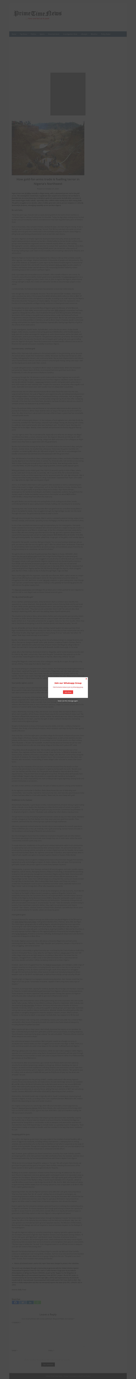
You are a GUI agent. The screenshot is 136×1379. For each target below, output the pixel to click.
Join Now (68, 692)
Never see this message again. (68, 701)
